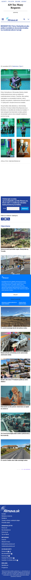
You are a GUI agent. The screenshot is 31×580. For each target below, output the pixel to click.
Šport (20, 66)
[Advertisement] (15, 47)
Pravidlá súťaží (6, 522)
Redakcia (4, 518)
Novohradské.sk (6, 530)
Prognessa (5, 567)
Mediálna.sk (5, 565)
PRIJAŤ (15, 294)
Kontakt (23, 1)
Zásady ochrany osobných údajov (22, 303)
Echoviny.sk (5, 532)
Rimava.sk (4, 528)
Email (4, 208)
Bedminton (15, 66)
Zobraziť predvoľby (15, 299)
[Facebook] (2, 219)
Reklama (17, 1)
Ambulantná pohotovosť (8, 544)
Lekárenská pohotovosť (8, 546)
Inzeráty (4, 1)
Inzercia (4, 539)
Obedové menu (6, 542)
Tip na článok (5, 534)
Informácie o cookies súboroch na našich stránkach (9, 303)
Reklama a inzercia (7, 516)
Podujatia (11, 1)
